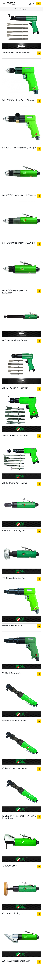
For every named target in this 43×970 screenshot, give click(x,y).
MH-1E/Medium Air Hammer (15, 435)
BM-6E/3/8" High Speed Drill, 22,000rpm (15, 291)
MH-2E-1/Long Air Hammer (14, 483)
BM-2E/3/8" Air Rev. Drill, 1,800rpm (18, 100)
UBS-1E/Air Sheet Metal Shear (16, 961)
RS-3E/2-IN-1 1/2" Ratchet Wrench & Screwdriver (19, 817)
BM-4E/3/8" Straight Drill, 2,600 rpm (19, 195)
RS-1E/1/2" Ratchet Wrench (14, 720)
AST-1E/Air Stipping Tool (13, 913)
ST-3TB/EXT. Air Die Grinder (15, 340)
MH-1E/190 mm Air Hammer (15, 388)
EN (38, 3)
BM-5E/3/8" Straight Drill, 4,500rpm (18, 243)
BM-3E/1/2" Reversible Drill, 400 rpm (19, 148)
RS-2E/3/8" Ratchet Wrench (15, 768)
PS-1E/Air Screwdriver (12, 625)
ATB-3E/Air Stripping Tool (13, 578)
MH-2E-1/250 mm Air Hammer (16, 52)
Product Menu (20, 9)
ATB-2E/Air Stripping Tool (13, 530)
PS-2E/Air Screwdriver (12, 673)
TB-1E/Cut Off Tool (10, 866)
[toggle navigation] (4, 3)
